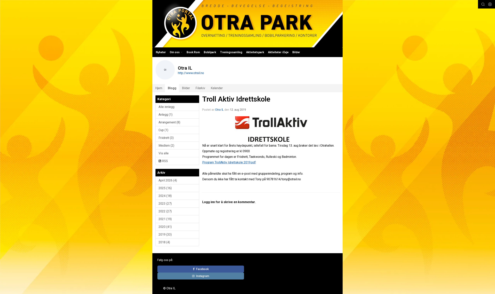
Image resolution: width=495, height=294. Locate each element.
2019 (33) (165, 234)
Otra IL (219, 109)
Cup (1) (163, 130)
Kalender (217, 88)
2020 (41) (165, 227)
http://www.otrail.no (191, 73)
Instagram (202, 276)
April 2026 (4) (168, 180)
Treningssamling (231, 52)
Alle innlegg (166, 107)
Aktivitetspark (255, 52)
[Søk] (483, 4)
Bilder (296, 52)
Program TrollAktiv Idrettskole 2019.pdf (229, 162)
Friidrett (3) (166, 138)
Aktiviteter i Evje (278, 52)
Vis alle (164, 153)
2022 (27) (165, 211)
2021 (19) (165, 219)
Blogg (172, 88)
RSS (164, 161)
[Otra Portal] (247, 23)
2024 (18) (165, 196)
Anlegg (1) (165, 114)
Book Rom (193, 52)
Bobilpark (210, 52)
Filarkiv (200, 88)
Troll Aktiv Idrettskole (236, 99)
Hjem (158, 88)
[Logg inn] (489, 4)
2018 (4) (164, 242)
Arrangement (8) (169, 122)
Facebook (202, 269)
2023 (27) (165, 203)
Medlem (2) (166, 145)
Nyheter (161, 52)
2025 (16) (165, 188)
